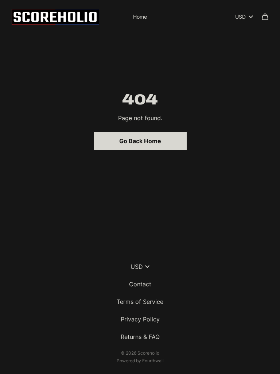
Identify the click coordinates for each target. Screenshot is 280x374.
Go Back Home (140, 141)
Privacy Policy (140, 319)
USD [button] (240, 17)
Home (140, 17)
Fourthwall (153, 360)
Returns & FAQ (140, 336)
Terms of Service (140, 301)
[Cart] (265, 17)
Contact (140, 284)
